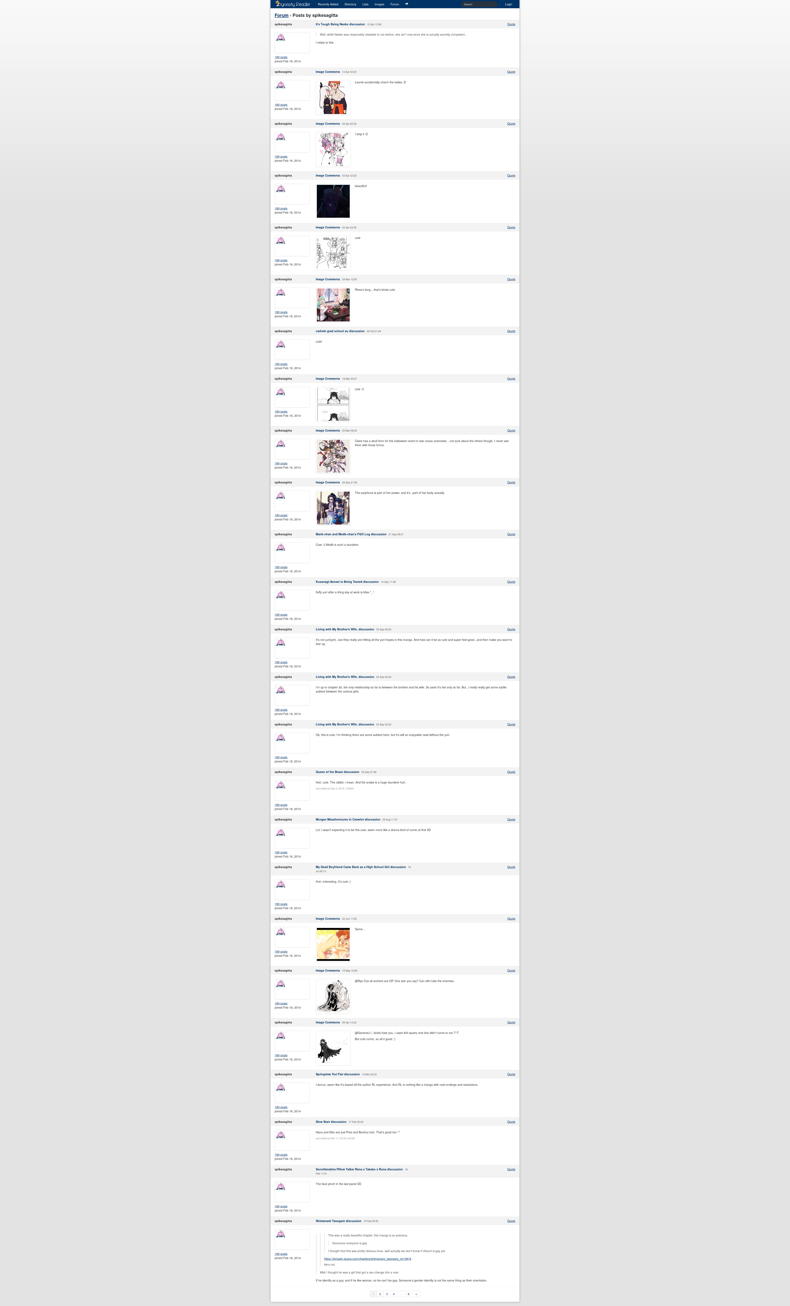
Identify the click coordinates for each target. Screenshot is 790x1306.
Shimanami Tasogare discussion (338, 1221)
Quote (511, 24)
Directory (350, 4)
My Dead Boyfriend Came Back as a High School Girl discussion (361, 867)
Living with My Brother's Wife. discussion (345, 629)
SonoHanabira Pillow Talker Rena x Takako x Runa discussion (359, 1169)
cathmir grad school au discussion (340, 331)
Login (508, 4)
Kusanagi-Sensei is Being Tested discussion (347, 582)
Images (379, 4)
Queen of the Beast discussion (337, 772)
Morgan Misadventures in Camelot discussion (348, 819)
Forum (394, 4)
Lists (365, 4)
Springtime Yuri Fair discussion (338, 1074)
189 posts (281, 57)
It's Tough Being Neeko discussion (340, 24)
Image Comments (328, 72)
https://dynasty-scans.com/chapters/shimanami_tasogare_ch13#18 (367, 1259)
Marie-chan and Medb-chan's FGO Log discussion (351, 534)
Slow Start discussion (331, 1122)
